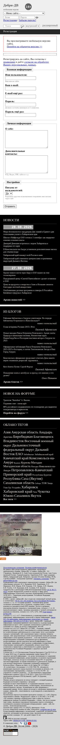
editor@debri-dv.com (10, 580)
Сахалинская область (18, 483)
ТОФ (44, 483)
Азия (7, 432)
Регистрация (10, 20)
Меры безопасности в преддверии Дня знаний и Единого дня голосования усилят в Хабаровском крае (28, 233)
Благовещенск (44, 436)
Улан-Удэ (7, 487)
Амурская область (24, 432)
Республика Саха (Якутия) (22, 479)
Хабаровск (29, 487)
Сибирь (38, 483)
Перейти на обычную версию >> (24, 46)
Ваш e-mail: (12, 85)
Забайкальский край (44, 454)
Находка (34, 466)
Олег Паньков (49, 378)
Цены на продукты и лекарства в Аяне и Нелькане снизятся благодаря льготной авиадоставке (28, 285)
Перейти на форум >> (15, 413)
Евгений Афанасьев (46, 329)
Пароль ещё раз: (14, 111)
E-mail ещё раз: (14, 93)
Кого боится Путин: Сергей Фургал (18, 367)
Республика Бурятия (41, 475)
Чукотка (44, 491)
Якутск (36, 496)
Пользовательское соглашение (13, 568)
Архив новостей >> (14, 299)
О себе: (9, 128)
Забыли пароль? (27, 20)
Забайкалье (29, 454)
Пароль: (10, 101)
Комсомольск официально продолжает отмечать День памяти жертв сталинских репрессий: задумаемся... (28, 359)
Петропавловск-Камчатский (31, 470)
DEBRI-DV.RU (31, 720)
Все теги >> (10, 499)
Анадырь (45, 432)
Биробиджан (23, 436)
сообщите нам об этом (48, 709)
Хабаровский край (17, 491)
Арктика (7, 437)
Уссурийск (16, 487)
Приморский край (17, 474)
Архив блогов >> (13, 381)
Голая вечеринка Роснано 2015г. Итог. (19, 327)
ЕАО (19, 454)
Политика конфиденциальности (36, 568)
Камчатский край (15, 458)
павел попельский (47, 323)
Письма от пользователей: (14, 189)
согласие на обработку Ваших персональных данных (26, 63)
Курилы (25, 462)
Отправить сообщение (41, 579)
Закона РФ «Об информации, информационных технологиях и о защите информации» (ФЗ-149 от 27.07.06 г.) (29, 619)
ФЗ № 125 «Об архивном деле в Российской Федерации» (35, 601)
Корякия (17, 463)
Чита (35, 492)
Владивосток (13, 441)
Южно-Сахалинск (16, 496)
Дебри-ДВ (10, 5)
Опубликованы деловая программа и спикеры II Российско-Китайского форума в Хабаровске (28, 291)
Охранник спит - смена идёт (14, 403)
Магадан (36, 462)
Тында (49, 483)
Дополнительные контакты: (15, 152)
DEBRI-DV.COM (19, 720)
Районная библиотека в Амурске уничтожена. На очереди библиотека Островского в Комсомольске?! (27, 319)
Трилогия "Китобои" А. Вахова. (16, 400)
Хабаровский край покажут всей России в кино (23, 255)
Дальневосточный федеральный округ (21, 447)
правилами (9, 62)
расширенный (50, 25)
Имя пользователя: (16, 75)
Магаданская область (16, 466)
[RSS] (3, 559)
